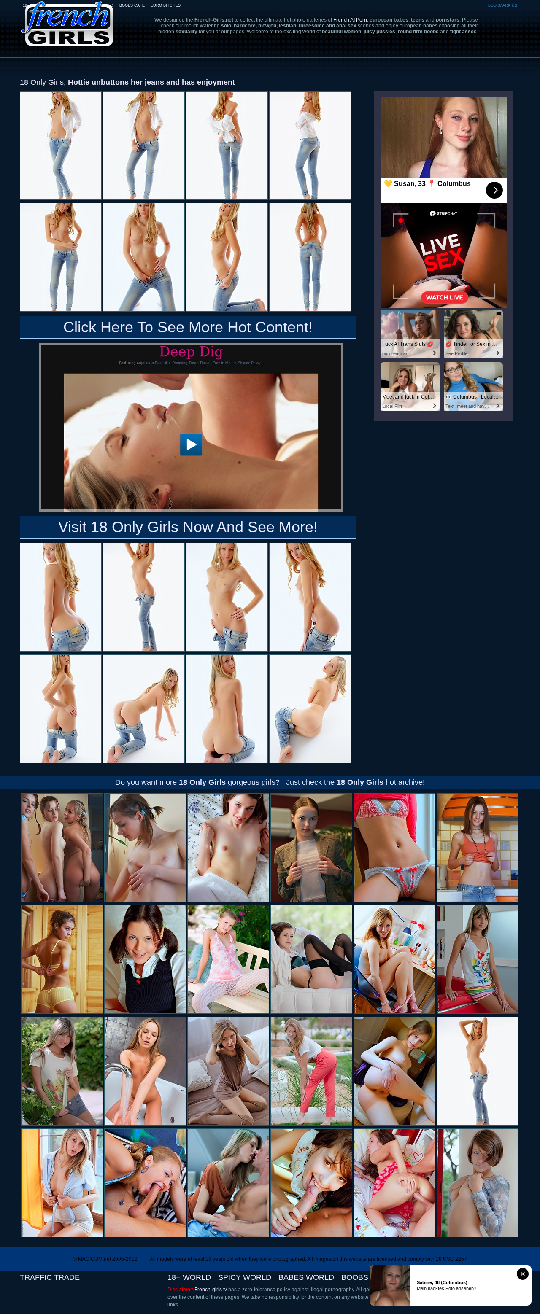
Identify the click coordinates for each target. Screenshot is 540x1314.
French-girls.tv (210, 1289)
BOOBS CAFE (132, 5)
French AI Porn (350, 20)
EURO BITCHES (166, 5)
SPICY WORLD (244, 1277)
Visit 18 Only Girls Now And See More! (188, 527)
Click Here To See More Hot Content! (188, 327)
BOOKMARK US (502, 5)
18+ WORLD (189, 1277)
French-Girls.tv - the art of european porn (67, 18)
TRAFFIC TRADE (50, 1277)
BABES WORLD (306, 1277)
